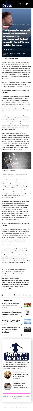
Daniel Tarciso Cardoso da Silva (10, 278)
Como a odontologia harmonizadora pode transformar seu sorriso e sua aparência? (11, 312)
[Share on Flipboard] (11, 49)
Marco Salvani (10, 53)
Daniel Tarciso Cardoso (8, 276)
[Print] (30, 295)
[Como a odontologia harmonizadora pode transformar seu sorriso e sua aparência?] (27, 312)
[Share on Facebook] (6, 49)
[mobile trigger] (30, 3)
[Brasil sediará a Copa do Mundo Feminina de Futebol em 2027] (27, 321)
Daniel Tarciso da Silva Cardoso (10, 280)
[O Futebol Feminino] (7, 4)
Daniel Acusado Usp (20, 269)
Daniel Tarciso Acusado (16, 273)
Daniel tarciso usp (24, 280)
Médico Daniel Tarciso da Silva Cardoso (12, 286)
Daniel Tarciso (5, 273)
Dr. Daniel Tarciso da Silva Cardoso (11, 284)
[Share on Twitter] (9, 49)
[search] (20, 4)
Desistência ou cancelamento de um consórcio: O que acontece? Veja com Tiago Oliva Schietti (20, 385)
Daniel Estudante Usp (7, 271)
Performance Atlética (8, 288)
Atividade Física (10, 269)
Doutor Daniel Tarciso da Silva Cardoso (18, 282)
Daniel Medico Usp (19, 271)
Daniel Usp (4, 282)
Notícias (5, 26)
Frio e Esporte (24, 284)
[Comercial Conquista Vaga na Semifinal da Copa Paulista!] (27, 305)
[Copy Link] (13, 49)
